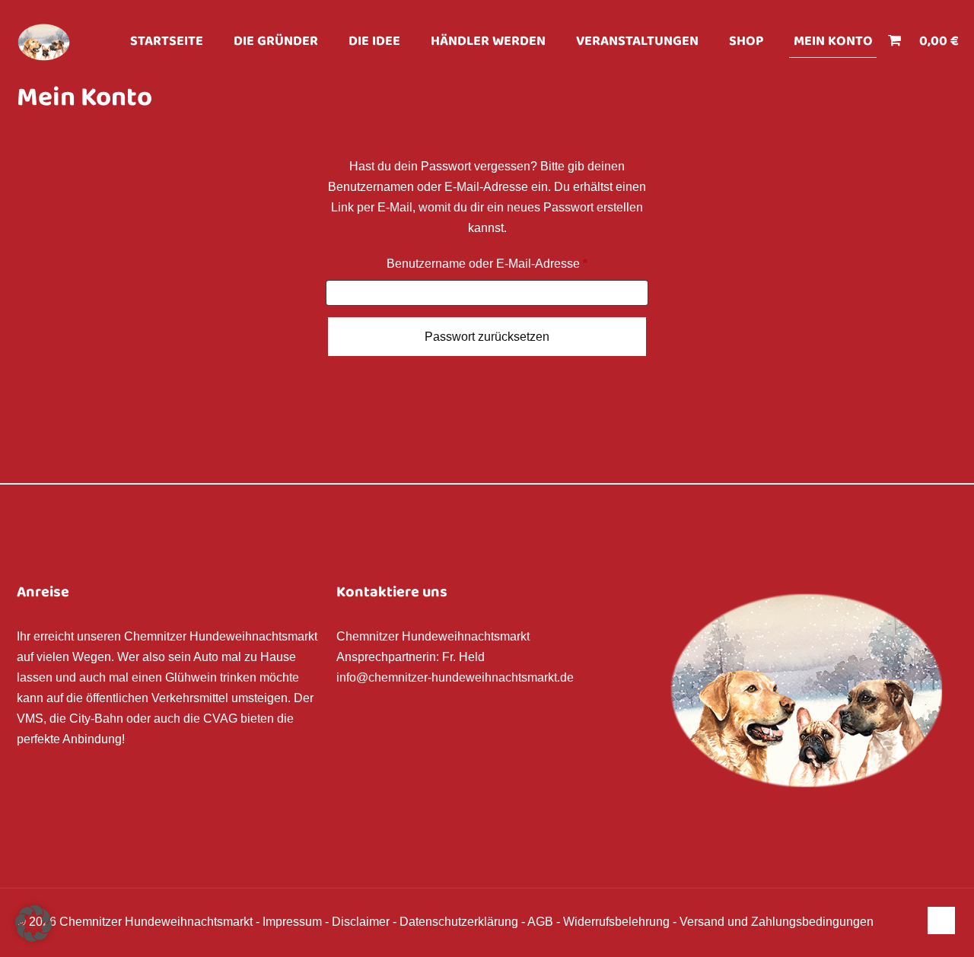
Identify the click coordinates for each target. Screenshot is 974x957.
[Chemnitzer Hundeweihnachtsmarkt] (43, 42)
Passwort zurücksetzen (487, 336)
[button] (33, 923)
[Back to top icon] (941, 920)
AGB (540, 921)
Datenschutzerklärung (458, 921)
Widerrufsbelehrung (616, 921)
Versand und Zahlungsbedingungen (777, 921)
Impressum (292, 921)
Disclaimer (361, 921)
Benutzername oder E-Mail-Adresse (517, 263)
